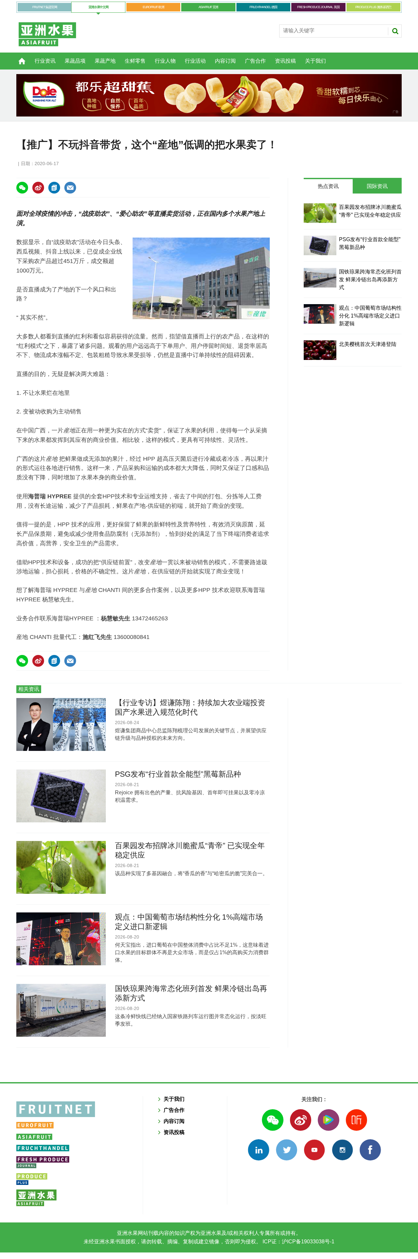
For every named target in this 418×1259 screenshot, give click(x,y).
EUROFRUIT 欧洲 (153, 7)
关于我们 (315, 61)
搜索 (395, 31)
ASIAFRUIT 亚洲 (208, 7)
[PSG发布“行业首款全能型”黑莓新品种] (320, 245)
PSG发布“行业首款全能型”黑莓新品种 (178, 774)
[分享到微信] (22, 188)
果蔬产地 (105, 61)
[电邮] (70, 188)
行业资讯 (45, 61)
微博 (300, 1119)
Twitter (286, 1149)
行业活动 (195, 61)
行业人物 (165, 61)
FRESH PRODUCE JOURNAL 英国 (318, 7)
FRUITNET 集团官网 (44, 7)
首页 (18, 57)
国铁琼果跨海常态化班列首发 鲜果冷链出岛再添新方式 (370, 279)
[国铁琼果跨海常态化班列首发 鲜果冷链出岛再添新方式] (320, 278)
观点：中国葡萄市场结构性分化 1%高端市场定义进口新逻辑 (370, 315)
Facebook (370, 1149)
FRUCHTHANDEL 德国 (263, 7)
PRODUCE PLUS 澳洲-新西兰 (373, 7)
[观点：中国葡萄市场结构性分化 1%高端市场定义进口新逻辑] (320, 314)
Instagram (342, 1149)
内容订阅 (225, 61)
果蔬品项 (75, 61)
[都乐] (209, 95)
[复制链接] (54, 188)
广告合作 (255, 61)
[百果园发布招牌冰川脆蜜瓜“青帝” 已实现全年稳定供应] (320, 213)
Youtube (314, 1149)
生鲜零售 (135, 61)
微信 (272, 1119)
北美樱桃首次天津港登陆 (367, 344)
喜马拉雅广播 (356, 1119)
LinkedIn (258, 1149)
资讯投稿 (285, 61)
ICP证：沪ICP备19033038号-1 (297, 1241)
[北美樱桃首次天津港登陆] (320, 350)
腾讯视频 (328, 1119)
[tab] (328, 186)
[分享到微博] (38, 188)
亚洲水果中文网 (98, 7)
